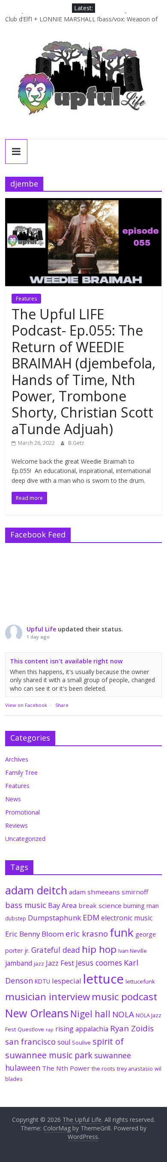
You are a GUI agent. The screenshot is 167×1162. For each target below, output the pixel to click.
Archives (16, 759)
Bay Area (62, 905)
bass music (25, 905)
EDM (91, 917)
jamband (18, 963)
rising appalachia (81, 1029)
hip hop (99, 949)
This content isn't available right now (66, 661)
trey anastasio (135, 1068)
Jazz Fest (60, 963)
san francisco (30, 1041)
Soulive (81, 1042)
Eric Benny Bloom (34, 934)
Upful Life (41, 629)
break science (100, 905)
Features (26, 298)
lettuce (103, 978)
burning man (141, 906)
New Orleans (37, 1013)
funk (122, 932)
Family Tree (21, 772)
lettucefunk (140, 981)
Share (62, 705)
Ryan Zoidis (132, 1028)
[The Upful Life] (83, 83)
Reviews (16, 825)
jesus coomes (99, 963)
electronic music (126, 918)
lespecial (66, 981)
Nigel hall (90, 1014)
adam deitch (36, 890)
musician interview (47, 996)
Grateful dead (55, 950)
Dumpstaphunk (54, 918)
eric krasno (87, 933)
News (13, 799)
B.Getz (76, 443)
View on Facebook (26, 705)
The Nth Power (66, 1068)
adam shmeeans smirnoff (108, 892)
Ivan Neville (132, 951)
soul (63, 1042)
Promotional (22, 812)
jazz (39, 963)
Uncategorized (25, 839)
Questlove (31, 1029)
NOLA (123, 1014)
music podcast (124, 996)
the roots (103, 1068)
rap (50, 1030)
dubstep (15, 918)
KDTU (42, 981)
